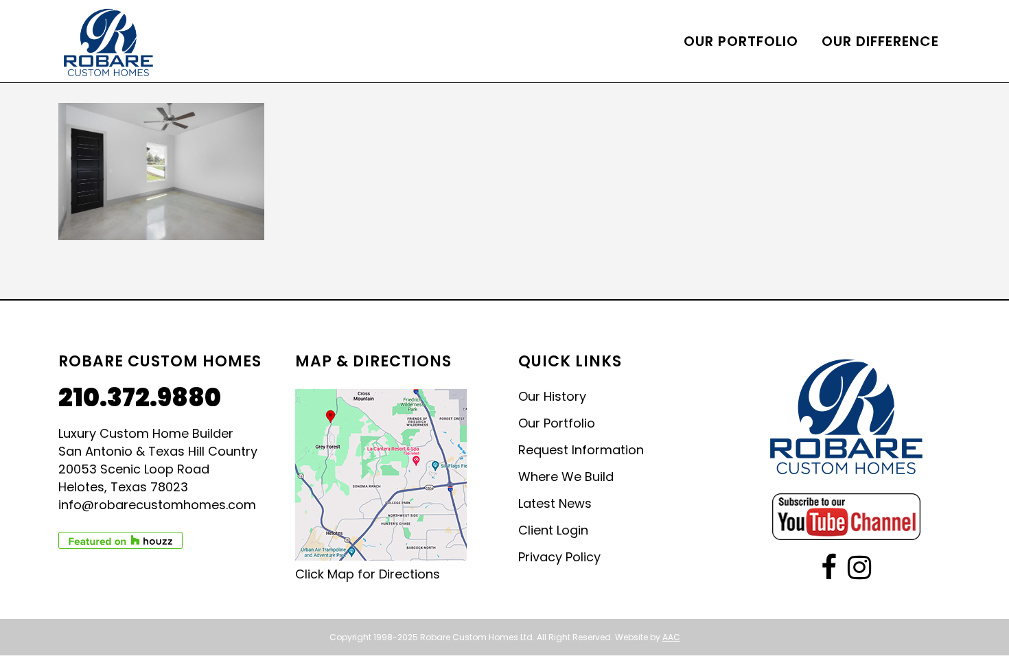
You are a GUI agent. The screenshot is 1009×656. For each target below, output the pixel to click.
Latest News (555, 503)
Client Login (553, 530)
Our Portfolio (556, 423)
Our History (552, 396)
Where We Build (566, 476)
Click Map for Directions (367, 574)
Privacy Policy (559, 557)
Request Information (581, 450)
